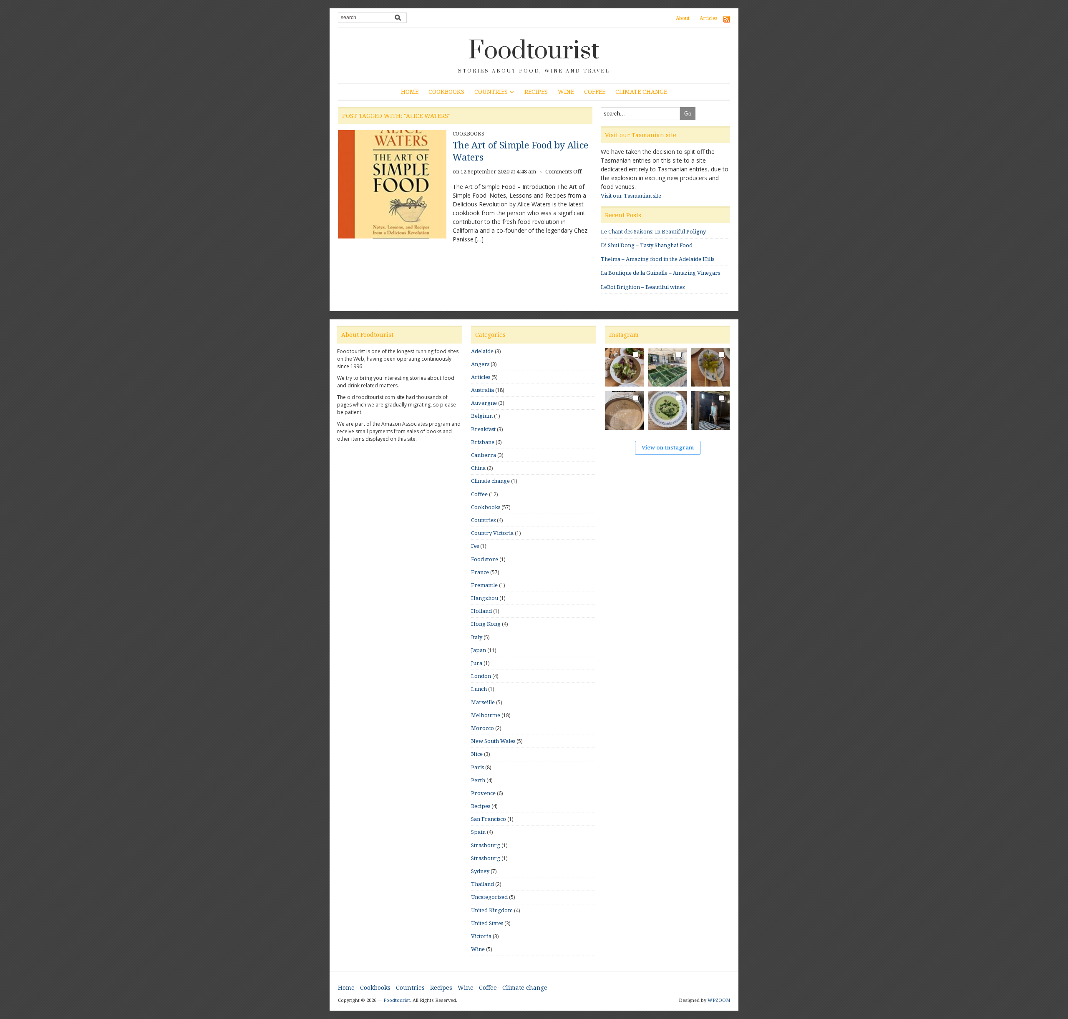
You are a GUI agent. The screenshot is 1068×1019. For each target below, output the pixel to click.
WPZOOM (719, 1000)
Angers (480, 364)
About (683, 18)
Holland (481, 611)
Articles (708, 18)
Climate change (641, 91)
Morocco (482, 728)
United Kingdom (492, 910)
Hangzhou (484, 598)
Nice (477, 754)
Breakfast (483, 429)
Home (409, 91)
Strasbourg (485, 845)
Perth (478, 780)
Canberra (483, 455)
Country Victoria (492, 533)
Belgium (482, 416)
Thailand (482, 884)
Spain (478, 832)
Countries (491, 91)
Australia (482, 390)
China (478, 468)
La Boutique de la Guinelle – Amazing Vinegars (660, 273)
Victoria (481, 936)
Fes (475, 546)
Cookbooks (446, 91)
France (480, 572)
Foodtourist (534, 51)
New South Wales (493, 741)
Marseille (483, 702)
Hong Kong (486, 624)
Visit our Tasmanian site (631, 196)
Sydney (480, 871)
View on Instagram (668, 447)
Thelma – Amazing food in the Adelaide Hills (657, 259)
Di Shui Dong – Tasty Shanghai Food (647, 245)
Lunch (479, 689)
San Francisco (488, 819)
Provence (483, 793)
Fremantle (484, 585)
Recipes (536, 91)
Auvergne (484, 403)
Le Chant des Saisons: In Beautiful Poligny (653, 231)
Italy (476, 637)
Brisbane (482, 442)
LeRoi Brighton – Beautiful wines (643, 287)
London (481, 676)
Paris (477, 767)
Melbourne (485, 715)
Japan (478, 650)
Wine (566, 91)
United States (487, 923)
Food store (484, 559)
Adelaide (482, 351)
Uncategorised (489, 897)
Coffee (594, 91)
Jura (476, 663)
